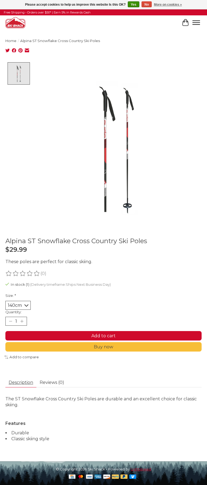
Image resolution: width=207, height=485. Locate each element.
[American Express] (98, 477)
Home (10, 41)
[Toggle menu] (196, 22)
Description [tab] (21, 382)
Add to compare (24, 357)
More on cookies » (168, 4)
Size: (10, 295)
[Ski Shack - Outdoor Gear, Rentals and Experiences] (15, 22)
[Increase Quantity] (21, 321)
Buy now (103, 346)
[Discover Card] (106, 477)
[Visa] (89, 477)
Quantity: (13, 312)
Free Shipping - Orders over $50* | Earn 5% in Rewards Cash (47, 12)
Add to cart (103, 335)
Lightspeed (141, 469)
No (146, 4)
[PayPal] (115, 477)
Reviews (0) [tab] (52, 382)
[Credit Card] (72, 477)
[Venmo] (132, 477)
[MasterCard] (80, 477)
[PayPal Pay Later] (123, 477)
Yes (133, 4)
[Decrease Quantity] (10, 321)
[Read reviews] (22, 273)
